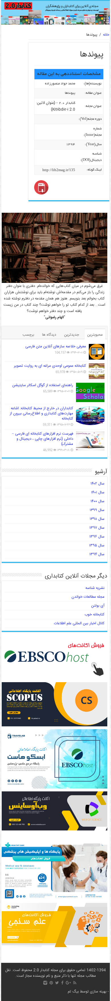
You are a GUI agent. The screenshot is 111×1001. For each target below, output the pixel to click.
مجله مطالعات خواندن (87, 597)
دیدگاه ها (49, 335)
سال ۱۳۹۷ (96, 528)
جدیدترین (71, 335)
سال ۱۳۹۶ (96, 537)
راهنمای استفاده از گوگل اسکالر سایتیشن (42, 385)
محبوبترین (95, 335)
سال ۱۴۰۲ (97, 484)
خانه (106, 35)
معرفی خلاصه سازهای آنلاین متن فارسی (55, 346)
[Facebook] (62, 982)
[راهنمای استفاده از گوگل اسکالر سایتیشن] (90, 392)
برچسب (28, 335)
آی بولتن (97, 606)
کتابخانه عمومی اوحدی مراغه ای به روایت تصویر (50, 366)
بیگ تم (73, 991)
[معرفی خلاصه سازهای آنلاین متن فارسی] (96, 352)
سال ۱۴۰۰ (97, 501)
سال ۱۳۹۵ (96, 545)
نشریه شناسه (94, 588)
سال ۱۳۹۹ (97, 510)
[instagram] (45, 982)
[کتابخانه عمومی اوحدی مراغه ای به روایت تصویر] (96, 371)
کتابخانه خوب (94, 614)
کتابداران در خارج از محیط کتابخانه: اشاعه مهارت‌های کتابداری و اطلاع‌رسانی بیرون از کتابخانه (41, 413)
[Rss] (75, 982)
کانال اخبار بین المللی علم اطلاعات (79, 623)
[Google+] (68, 982)
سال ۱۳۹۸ (97, 519)
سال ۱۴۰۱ (97, 492)
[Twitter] (57, 982)
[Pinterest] (51, 982)
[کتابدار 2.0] (55, 13)
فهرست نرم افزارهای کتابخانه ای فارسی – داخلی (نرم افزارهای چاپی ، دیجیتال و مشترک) (42, 439)
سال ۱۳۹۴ (96, 554)
